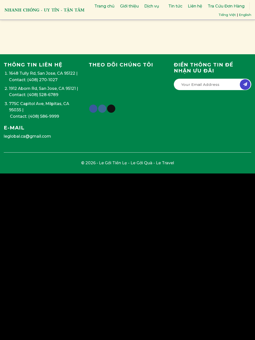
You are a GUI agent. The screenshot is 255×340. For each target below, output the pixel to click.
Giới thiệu (129, 6)
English (245, 15)
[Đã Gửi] (245, 84)
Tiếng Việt (227, 15)
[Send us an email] (111, 109)
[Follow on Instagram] (102, 109)
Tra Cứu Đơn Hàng (226, 6)
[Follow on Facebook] (93, 109)
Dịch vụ (151, 6)
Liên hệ (195, 6)
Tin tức (175, 6)
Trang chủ (104, 6)
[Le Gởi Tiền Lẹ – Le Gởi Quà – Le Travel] (45, 9)
